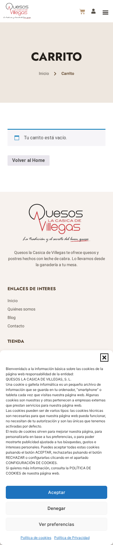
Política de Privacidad (72, 537)
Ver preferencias (56, 524)
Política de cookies (36, 537)
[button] (104, 357)
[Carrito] (82, 12)
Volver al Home (28, 160)
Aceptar (56, 492)
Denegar (56, 508)
